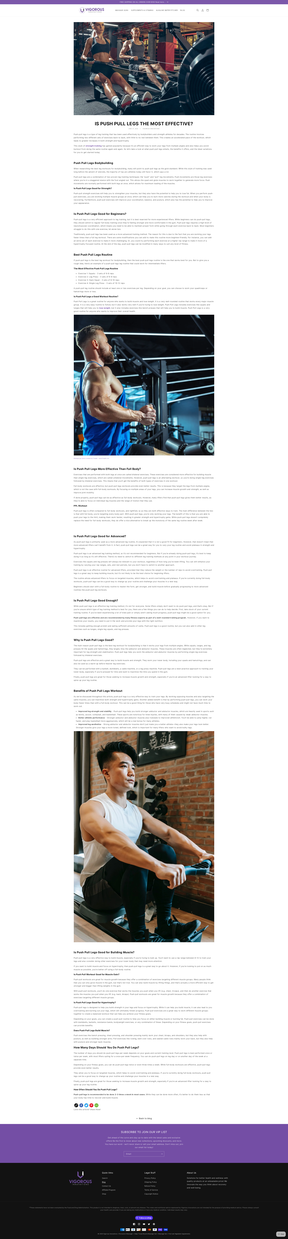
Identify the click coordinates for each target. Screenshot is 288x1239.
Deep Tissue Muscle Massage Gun (145, 1234)
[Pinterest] (91, 1105)
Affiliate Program (108, 1190)
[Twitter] (86, 1105)
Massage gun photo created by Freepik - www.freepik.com (91, 458)
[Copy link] (76, 1105)
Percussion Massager (126, 1234)
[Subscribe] (161, 1154)
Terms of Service (151, 1190)
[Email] (96, 1105)
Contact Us (106, 1186)
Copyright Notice (151, 1194)
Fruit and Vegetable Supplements (179, 1234)
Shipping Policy (150, 1182)
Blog (104, 1182)
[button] (197, 10)
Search (105, 1178)
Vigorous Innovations (110, 1234)
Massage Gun (162, 1234)
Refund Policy (149, 1186)
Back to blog (145, 1118)
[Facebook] (81, 1105)
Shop (104, 1194)
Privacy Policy (150, 1178)
